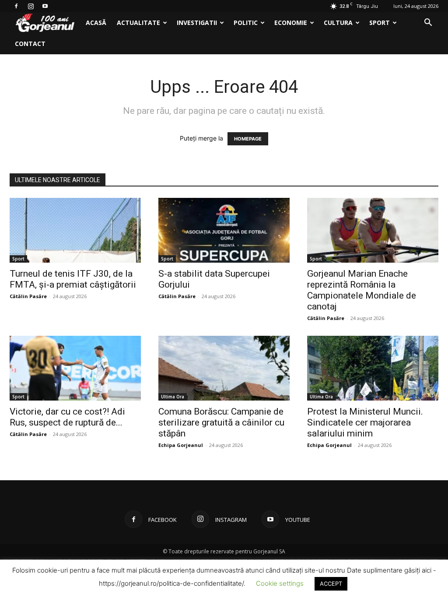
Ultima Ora (172, 397)
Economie (290, 22)
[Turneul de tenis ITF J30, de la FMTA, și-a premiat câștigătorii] (75, 230)
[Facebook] (16, 6)
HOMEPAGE (248, 139)
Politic (246, 22)
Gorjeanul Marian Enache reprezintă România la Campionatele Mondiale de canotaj (361, 290)
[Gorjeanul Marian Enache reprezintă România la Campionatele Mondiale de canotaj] (372, 230)
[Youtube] (45, 6)
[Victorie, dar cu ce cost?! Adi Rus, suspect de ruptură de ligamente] (75, 368)
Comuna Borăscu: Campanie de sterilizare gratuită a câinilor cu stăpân (221, 422)
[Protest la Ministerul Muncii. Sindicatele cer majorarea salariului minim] (372, 368)
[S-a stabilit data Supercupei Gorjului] (224, 230)
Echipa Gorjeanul (180, 445)
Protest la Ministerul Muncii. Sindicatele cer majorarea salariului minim (365, 422)
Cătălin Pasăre (28, 296)
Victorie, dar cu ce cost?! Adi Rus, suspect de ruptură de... (67, 417)
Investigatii (197, 22)
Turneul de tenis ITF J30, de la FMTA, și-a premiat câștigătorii (73, 279)
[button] (427, 23)
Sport (379, 22)
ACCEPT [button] (331, 583)
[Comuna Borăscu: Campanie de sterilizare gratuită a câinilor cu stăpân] (224, 368)
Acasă (96, 22)
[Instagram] (30, 6)
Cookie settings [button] (280, 583)
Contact (30, 43)
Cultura (338, 22)
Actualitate (138, 22)
